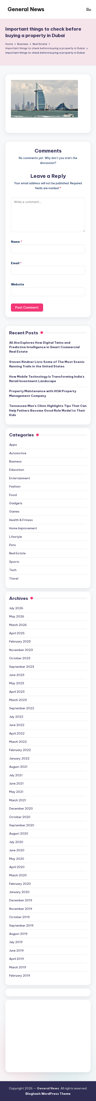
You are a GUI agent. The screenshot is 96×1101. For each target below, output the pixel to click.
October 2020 (19, 817)
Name (16, 242)
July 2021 (16, 775)
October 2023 (19, 658)
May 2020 (16, 859)
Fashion (15, 486)
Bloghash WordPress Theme (48, 1094)
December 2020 (21, 808)
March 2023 (18, 700)
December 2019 (20, 900)
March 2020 (18, 875)
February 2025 (20, 641)
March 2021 (17, 800)
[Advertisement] (48, 1036)
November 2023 (21, 650)
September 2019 (21, 925)
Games (14, 511)
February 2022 (20, 750)
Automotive (17, 453)
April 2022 (17, 733)
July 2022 (16, 717)
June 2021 (16, 783)
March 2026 (18, 625)
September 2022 (21, 708)
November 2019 (20, 909)
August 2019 (18, 934)
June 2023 (16, 675)
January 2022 (19, 758)
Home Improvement (23, 528)
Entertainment (19, 478)
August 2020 (18, 833)
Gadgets (15, 503)
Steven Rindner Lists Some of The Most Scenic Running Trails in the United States (47, 364)
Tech (13, 570)
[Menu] (88, 9)
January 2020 (19, 892)
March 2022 (18, 742)
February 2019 (19, 975)
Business (15, 461)
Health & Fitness (21, 520)
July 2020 (16, 842)
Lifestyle (15, 537)
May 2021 (16, 792)
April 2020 (17, 867)
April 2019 (16, 959)
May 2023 (16, 683)
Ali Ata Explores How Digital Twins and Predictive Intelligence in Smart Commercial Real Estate (44, 347)
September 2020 (21, 825)
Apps (13, 445)
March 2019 (17, 967)
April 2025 (17, 633)
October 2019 (19, 917)
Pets (12, 545)
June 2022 (16, 725)
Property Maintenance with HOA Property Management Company (42, 393)
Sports (14, 562)
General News (26, 9)
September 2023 (21, 667)
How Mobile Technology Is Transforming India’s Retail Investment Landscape (46, 379)
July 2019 (16, 942)
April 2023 (17, 692)
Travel (13, 578)
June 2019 (16, 950)
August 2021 (18, 767)
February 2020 (20, 884)
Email (16, 263)
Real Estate (17, 553)
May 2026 (16, 616)
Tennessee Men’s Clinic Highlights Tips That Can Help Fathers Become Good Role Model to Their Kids (48, 410)
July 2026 (16, 608)
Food (13, 495)
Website (17, 284)
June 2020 (16, 850)
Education (16, 470)
